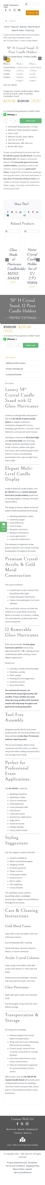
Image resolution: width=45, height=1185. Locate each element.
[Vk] (37, 212)
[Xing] (8, 215)
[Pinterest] (33, 212)
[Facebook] (8, 212)
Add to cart (30, 121)
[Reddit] (16, 212)
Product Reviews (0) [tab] (14, 369)
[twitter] (10, 10)
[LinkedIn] (20, 212)
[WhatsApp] (25, 212)
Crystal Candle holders (23, 91)
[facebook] (5, 10)
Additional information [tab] (16, 363)
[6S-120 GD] (22, 58)
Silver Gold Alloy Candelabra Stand (18, 94)
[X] (12, 212)
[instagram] (14, 10)
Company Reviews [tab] (13, 374)
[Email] (24, 215)
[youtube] (19, 10)
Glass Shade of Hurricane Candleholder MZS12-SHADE (16, 264)
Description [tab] (11, 357)
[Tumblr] (29, 212)
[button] (7, 260)
